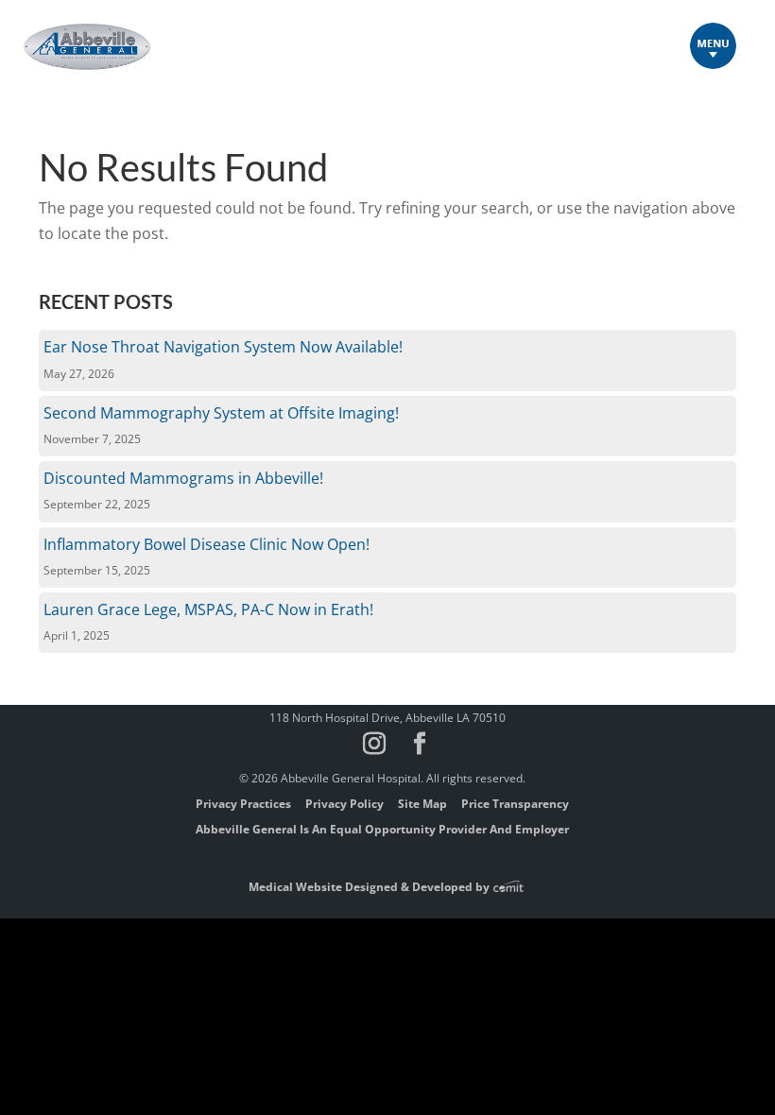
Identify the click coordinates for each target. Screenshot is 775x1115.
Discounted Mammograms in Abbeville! (183, 478)
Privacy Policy (344, 804)
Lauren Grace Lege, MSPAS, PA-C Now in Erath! (208, 609)
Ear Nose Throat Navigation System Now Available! (223, 346)
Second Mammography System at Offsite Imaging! (221, 413)
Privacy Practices (243, 804)
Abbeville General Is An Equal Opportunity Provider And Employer (382, 829)
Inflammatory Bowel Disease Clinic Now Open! (206, 544)
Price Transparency (515, 804)
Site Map (422, 804)
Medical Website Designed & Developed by (370, 887)
